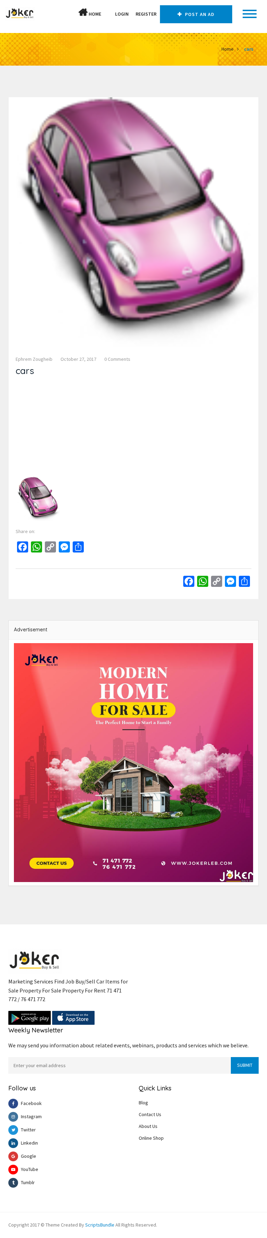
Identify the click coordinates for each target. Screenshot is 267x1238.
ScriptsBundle (99, 1225)
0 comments (117, 359)
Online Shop (151, 1138)
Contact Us (150, 1114)
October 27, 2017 (78, 359)
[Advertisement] (133, 428)
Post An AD (199, 14)
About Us (148, 1126)
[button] (108, 14)
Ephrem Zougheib (34, 359)
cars (248, 49)
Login (122, 14)
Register (146, 14)
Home (94, 14)
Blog (143, 1102)
